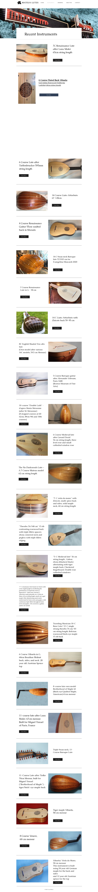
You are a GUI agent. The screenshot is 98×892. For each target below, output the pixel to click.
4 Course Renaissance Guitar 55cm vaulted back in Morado (30, 226)
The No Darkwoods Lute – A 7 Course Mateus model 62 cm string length (31, 470)
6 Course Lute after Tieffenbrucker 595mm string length (31, 165)
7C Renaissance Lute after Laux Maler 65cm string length (63, 49)
